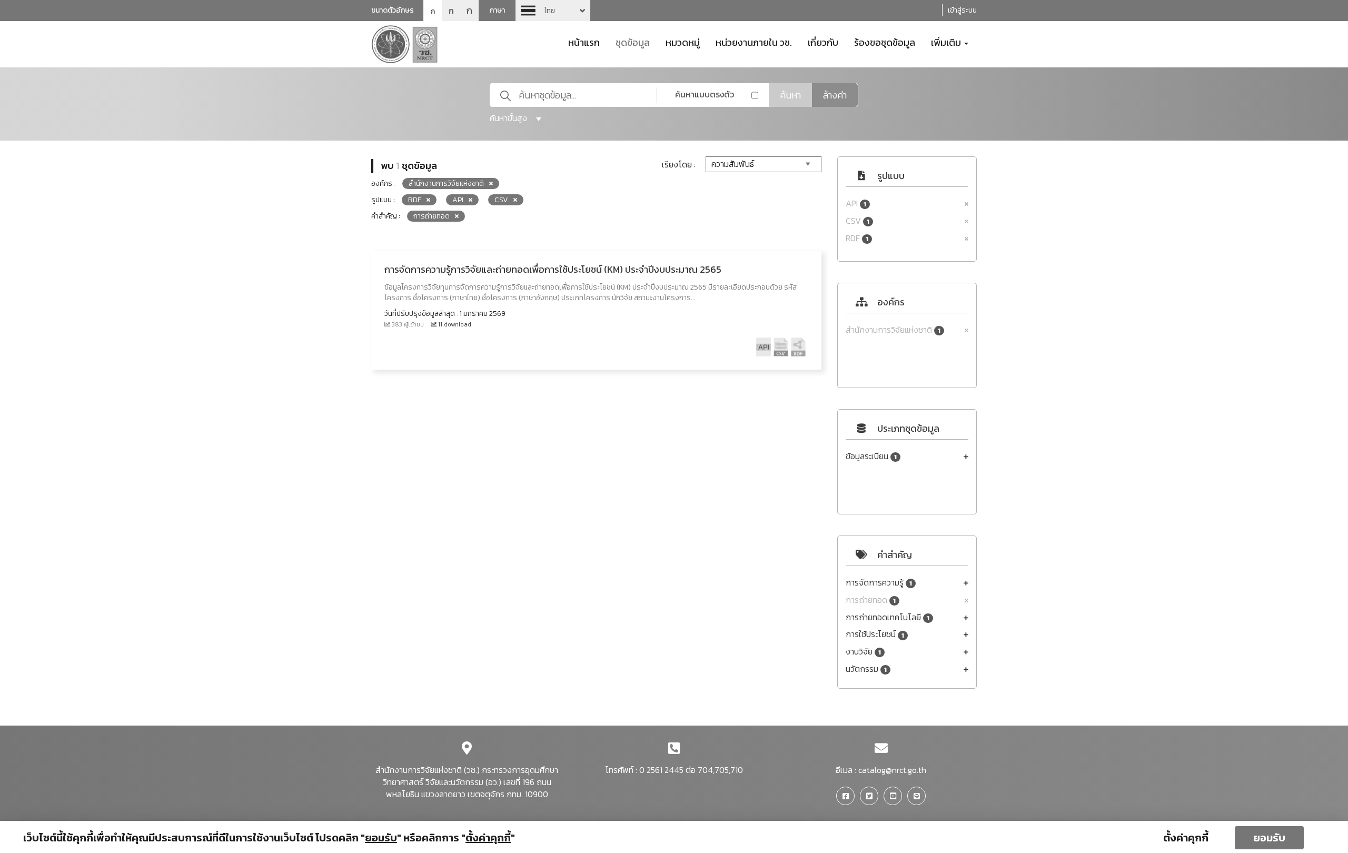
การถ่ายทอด (871, 600)
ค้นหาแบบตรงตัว (704, 94)
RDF (857, 238)
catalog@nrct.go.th (892, 769)
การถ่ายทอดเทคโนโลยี (887, 617)
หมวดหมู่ (683, 41)
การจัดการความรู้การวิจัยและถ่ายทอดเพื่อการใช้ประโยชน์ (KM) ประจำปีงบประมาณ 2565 (552, 269)
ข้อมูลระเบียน (871, 456)
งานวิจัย (863, 652)
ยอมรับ (1269, 838)
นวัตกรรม (866, 669)
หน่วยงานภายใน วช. (754, 41)
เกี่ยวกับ (823, 41)
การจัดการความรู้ (879, 583)
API (856, 203)
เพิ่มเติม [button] (947, 41)
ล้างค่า (835, 95)
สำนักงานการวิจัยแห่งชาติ (893, 330)
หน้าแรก (584, 41)
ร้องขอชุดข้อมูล (884, 41)
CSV (857, 221)
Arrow (553, 10)
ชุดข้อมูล (633, 41)
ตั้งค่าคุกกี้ (1185, 838)
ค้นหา (790, 95)
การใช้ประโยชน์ (875, 634)
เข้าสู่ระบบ (962, 10)
